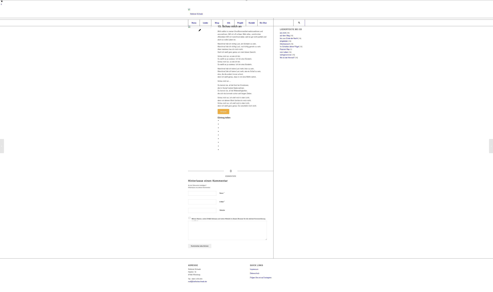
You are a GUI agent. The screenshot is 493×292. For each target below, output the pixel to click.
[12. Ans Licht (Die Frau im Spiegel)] (491, 146)
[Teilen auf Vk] (220, 142)
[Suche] (299, 23)
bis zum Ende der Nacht (289, 38)
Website (222, 210)
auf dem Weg (285, 35)
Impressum (254, 269)
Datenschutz (254, 273)
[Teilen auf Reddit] (220, 146)
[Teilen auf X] (220, 124)
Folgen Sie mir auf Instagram (261, 277)
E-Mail (222, 201)
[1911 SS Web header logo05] (195, 13)
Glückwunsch (285, 44)
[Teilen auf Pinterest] (220, 131)
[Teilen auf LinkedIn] (220, 135)
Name (222, 193)
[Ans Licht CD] (199, 36)
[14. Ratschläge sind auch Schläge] (2, 146)
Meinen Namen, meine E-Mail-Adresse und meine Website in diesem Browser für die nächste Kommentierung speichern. (228, 220)
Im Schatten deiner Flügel (289, 46)
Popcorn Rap (285, 49)
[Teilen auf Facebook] (220, 120)
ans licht (283, 33)
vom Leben (284, 52)
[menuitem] (194, 23)
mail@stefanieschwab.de (197, 281)
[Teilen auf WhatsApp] (220, 128)
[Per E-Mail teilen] (220, 149)
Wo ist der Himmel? (287, 57)
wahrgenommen (286, 54)
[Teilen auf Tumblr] (220, 138)
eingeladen (284, 41)
